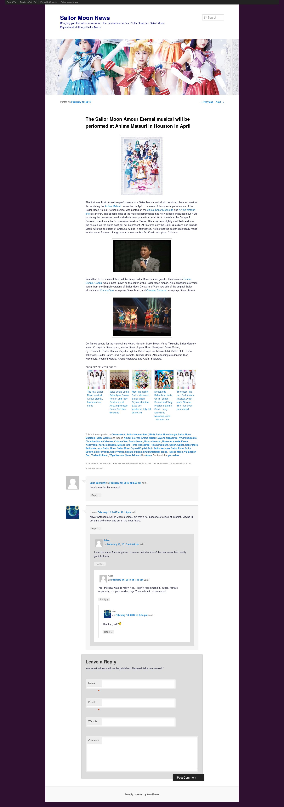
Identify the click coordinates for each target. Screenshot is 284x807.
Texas (164, 451)
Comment (93, 740)
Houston (167, 441)
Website (92, 721)
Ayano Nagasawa (168, 438)
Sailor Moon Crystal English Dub (134, 448)
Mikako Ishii (123, 444)
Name (94, 684)
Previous (207, 102)
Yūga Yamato (116, 455)
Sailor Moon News (69, 2)
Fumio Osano (136, 441)
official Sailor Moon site (160, 210)
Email (94, 703)
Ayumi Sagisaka (188, 438)
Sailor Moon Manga (166, 434)
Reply (95, 495)
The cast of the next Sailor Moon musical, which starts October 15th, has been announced (186, 400)
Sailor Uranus (101, 451)
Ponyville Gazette (48, 2)
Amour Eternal (132, 438)
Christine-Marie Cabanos (99, 441)
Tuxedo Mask (175, 451)
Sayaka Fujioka (133, 451)
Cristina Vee (107, 290)
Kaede (176, 441)
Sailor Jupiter (176, 444)
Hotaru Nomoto (152, 441)
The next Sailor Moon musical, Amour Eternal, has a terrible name (95, 398)
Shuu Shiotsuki (151, 451)
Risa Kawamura (159, 444)
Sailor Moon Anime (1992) (141, 434)
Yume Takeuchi (133, 455)
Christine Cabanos (156, 290)
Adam (148, 455)
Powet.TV (11, 2)
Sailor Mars (191, 444)
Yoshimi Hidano (99, 455)
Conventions (118, 434)
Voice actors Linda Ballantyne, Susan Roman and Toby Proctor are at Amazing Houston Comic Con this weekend (119, 402)
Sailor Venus (117, 451)
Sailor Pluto (177, 448)
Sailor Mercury (94, 448)
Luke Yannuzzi (97, 483)
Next (220, 102)
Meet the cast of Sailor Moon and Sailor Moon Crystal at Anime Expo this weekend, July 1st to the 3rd (141, 402)
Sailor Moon (109, 448)
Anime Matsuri (113, 206)
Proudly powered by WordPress (142, 794)
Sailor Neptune (162, 448)
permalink (173, 455)
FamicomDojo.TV (28, 2)
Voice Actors (104, 438)
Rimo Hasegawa (141, 444)
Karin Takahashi (107, 444)
